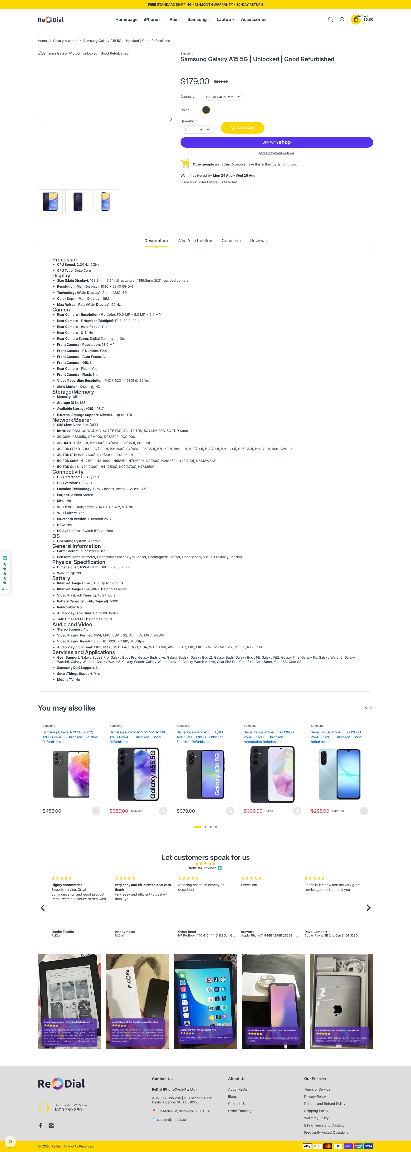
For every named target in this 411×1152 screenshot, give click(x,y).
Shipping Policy (316, 1111)
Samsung (187, 53)
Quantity (187, 121)
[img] (206, 863)
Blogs (232, 1096)
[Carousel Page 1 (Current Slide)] (197, 827)
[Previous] (171, 119)
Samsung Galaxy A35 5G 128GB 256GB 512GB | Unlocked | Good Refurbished (336, 736)
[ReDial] (51, 20)
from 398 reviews (202, 868)
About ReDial (238, 1089)
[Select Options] (96, 811)
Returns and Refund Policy (324, 1104)
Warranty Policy (316, 1118)
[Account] (342, 19)
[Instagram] (51, 1126)
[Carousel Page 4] (216, 827)
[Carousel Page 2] (205, 827)
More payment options (276, 153)
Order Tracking (240, 1111)
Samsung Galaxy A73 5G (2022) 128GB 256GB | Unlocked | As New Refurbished (70, 736)
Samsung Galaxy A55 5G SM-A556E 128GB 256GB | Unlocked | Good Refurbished (138, 736)
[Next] (40, 119)
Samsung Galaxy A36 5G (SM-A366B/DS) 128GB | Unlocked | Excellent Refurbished (201, 736)
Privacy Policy (315, 1096)
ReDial (56, 1146)
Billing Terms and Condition (325, 1125)
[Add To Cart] (163, 811)
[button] (43, 907)
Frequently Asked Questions (326, 1132)
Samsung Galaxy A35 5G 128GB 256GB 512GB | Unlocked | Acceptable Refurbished (269, 736)
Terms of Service (317, 1089)
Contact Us (236, 1104)
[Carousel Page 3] (211, 827)
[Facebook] (41, 1126)
